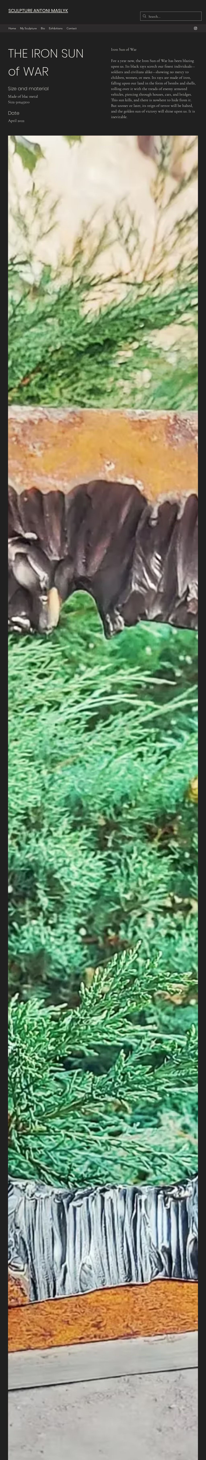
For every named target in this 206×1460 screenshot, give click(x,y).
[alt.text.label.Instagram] (196, 28)
